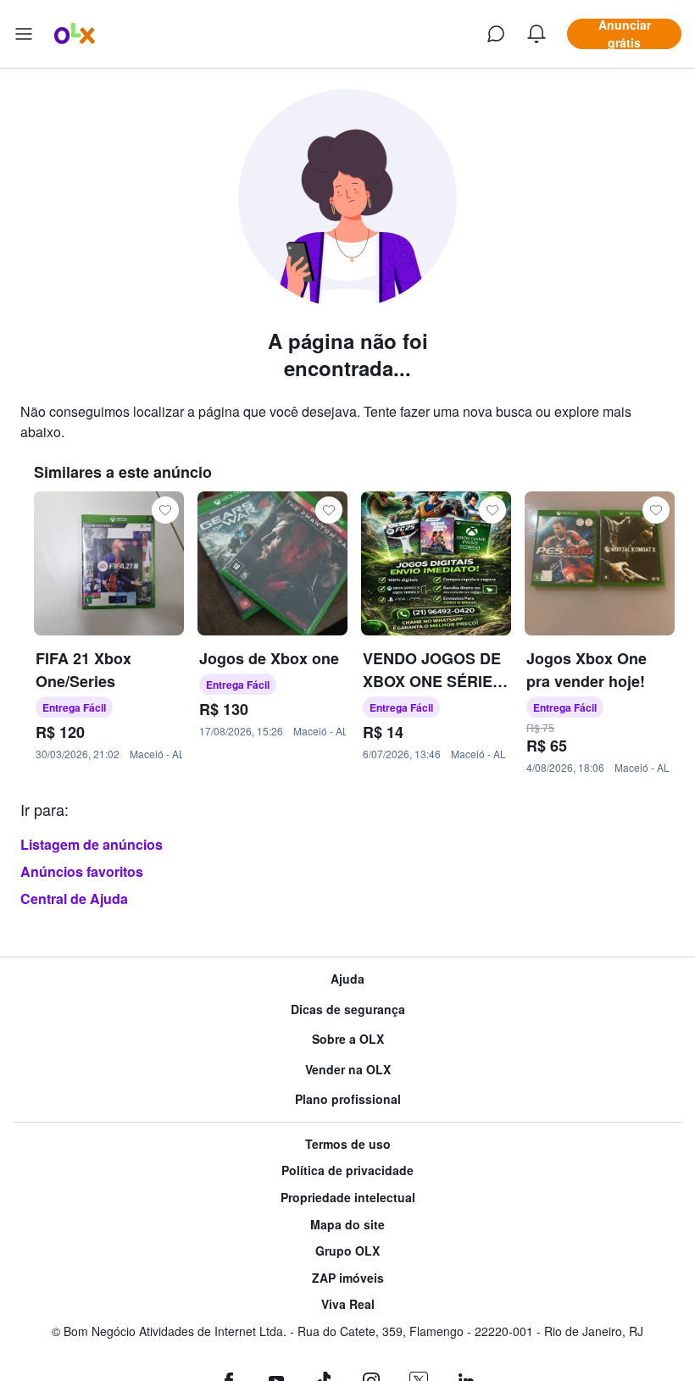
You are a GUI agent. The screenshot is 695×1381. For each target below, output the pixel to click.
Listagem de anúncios (91, 844)
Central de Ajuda (74, 898)
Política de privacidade (347, 1170)
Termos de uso (348, 1144)
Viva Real (348, 1304)
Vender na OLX (348, 1070)
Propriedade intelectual (348, 1198)
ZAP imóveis (348, 1278)
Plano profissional (348, 1099)
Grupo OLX (347, 1251)
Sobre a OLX (348, 1039)
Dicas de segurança (348, 1009)
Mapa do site (347, 1225)
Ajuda (347, 979)
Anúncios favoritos (81, 871)
